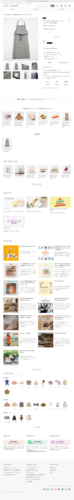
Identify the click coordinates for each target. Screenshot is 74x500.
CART (65, 6)
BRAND (12, 9)
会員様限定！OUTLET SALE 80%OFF (11, 231)
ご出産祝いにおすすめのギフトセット (34, 211)
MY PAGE (61, 6)
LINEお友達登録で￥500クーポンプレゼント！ (37, 442)
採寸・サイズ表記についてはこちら (51, 88)
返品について (31, 472)
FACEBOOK (52, 467)
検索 (52, 5)
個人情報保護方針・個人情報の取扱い (36, 474)
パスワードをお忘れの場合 (34, 479)
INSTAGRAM (53, 470)
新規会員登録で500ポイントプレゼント (13, 442)
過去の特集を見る (37, 369)
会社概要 (30, 481)
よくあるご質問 (31, 467)
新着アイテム (37, 9)
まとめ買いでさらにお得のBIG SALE (57, 212)
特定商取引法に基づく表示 (34, 477)
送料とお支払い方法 (32, 470)
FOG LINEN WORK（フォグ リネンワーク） (21, 14)
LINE (51, 472)
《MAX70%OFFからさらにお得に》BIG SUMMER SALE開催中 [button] (37, 1)
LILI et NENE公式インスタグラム (60, 442)
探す (57, 6)
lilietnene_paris (54, 449)
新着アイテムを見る (37, 184)
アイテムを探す (61, 9)
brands (8, 14)
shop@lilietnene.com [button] (10, 474)
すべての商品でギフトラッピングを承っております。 (13, 212)
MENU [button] (69, 6)
